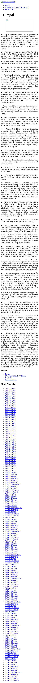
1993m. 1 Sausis (10, 496)
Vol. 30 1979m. (10, 445)
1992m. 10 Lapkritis (12, 490)
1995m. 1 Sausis (10, 543)
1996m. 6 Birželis (11, 576)
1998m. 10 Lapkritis (12, 631)
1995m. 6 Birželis (11, 553)
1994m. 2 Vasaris (11, 521)
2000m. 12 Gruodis (12, 680)
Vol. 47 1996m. (10, 565)
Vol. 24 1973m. (10, 433)
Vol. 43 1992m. (10, 470)
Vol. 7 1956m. (10, 400)
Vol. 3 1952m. (10, 392)
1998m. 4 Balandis (11, 619)
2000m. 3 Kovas (11, 664)
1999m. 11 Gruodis (11, 657)
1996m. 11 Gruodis (11, 586)
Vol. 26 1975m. (10, 437)
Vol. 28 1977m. (10, 441)
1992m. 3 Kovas (11, 476)
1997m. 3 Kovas (11, 594)
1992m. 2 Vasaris (11, 474)
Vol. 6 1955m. (10, 398)
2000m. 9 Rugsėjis (11, 674)
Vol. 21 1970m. (10, 427)
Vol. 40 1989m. (10, 465)
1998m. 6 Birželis (11, 623)
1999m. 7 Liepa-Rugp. (13, 649)
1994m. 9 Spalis (10, 535)
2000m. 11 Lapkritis (12, 678)
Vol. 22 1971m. (10, 429)
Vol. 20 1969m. (10, 425)
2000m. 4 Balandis (11, 666)
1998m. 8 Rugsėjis (11, 627)
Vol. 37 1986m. (10, 459)
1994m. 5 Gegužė (11, 527)
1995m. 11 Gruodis (11, 563)
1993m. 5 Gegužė (11, 504)
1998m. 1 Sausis (10, 614)
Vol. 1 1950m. (10, 388)
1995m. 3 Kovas (11, 547)
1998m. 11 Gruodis (11, 633)
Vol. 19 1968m (10, 423)
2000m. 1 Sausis (10, 661)
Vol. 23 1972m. (10, 431)
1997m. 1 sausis (10, 590)
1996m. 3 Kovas (11, 570)
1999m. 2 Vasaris (11, 639)
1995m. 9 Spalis (10, 559)
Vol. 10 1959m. (10, 406)
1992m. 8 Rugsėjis (11, 486)
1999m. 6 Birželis (11, 647)
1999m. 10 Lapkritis (12, 655)
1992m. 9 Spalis (10, 488)
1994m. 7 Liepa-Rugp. (13, 531)
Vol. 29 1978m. (10, 443)
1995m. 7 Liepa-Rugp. (13, 555)
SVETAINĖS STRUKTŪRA (15, 376)
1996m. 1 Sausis (10, 566)
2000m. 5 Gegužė (11, 668)
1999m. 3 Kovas (11, 641)
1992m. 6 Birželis (11, 482)
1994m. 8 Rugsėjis (11, 533)
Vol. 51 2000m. (10, 659)
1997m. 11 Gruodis (11, 610)
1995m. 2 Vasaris (11, 545)
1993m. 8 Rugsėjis (11, 510)
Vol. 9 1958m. (10, 404)
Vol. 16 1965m (10, 418)
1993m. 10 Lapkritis (12, 514)
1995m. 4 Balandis (11, 549)
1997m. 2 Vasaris (11, 592)
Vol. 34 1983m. (10, 453)
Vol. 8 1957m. (10, 402)
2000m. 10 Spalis (11, 676)
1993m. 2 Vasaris (11, 498)
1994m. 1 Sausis (10, 519)
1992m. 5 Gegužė (11, 480)
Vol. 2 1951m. (10, 390)
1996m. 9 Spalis (10, 582)
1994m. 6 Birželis (11, 529)
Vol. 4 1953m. (10, 394)
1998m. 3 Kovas (11, 617)
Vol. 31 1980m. (10, 447)
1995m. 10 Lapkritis (12, 561)
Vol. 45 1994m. (10, 517)
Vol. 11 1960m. (10, 408)
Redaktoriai (9, 9)
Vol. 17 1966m (10, 419)
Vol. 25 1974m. (10, 435)
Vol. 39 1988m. (10, 463)
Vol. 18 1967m (10, 421)
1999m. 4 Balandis (11, 643)
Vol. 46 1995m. (10, 541)
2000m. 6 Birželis (11, 670)
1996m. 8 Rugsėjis (11, 580)
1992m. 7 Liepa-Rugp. (13, 484)
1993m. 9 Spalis (10, 512)
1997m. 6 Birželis (11, 600)
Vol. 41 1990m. (10, 467)
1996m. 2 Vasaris (11, 568)
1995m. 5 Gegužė (11, 551)
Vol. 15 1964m (10, 416)
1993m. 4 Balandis (11, 502)
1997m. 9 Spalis (10, 606)
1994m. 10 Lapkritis (12, 537)
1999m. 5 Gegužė (11, 645)
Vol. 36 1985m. (10, 457)
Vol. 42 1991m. (10, 468)
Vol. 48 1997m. (10, 588)
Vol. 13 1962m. (10, 412)
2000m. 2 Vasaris (11, 663)
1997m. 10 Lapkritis (12, 608)
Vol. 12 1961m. (10, 410)
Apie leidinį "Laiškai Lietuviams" (16, 7)
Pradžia (7, 5)
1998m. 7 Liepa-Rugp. (13, 625)
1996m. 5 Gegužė (11, 574)
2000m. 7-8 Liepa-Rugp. (13, 672)
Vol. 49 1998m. (10, 612)
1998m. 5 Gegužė (11, 621)
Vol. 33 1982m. (10, 451)
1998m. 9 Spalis (10, 629)
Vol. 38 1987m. (10, 461)
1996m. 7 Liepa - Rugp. (13, 578)
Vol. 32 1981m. (10, 449)
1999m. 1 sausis (10, 637)
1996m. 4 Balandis (11, 572)
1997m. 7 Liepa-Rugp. (13, 602)
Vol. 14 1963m (10, 414)
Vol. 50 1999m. (10, 635)
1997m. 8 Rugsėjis (11, 604)
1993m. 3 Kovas (11, 500)
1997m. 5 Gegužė (11, 598)
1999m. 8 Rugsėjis (11, 651)
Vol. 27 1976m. (10, 439)
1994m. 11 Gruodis (11, 539)
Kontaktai (8, 378)
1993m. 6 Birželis (11, 506)
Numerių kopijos (11, 380)
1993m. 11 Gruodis (11, 516)
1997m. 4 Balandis (11, 596)
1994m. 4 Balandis (11, 525)
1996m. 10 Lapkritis (12, 584)
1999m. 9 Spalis (10, 653)
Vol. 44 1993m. (10, 494)
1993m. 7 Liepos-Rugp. (13, 508)
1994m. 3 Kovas (11, 523)
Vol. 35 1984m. (10, 455)
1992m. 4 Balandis (11, 478)
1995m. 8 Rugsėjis (11, 557)
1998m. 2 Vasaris (11, 615)
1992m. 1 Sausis (10, 472)
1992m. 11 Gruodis (11, 492)
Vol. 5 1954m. (10, 396)
